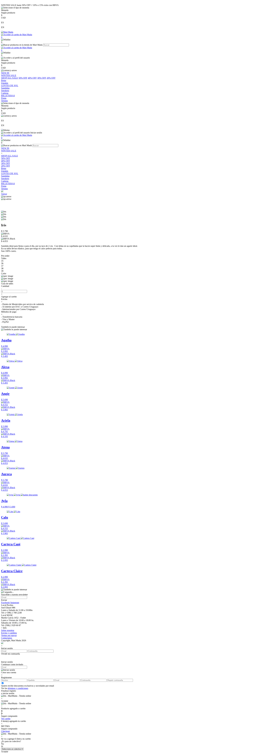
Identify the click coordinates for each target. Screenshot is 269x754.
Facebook (5, 602)
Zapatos (4, 171)
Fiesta (3, 186)
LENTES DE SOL (9, 173)
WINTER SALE (8, 151)
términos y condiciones (18, 688)
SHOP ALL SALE (9, 78)
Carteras (4, 181)
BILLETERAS (8, 183)
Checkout (5, 731)
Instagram (14, 602)
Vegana (4, 188)
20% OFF (51, 78)
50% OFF (22, 78)
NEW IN (5, 148)
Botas (3, 168)
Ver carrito (5, 718)
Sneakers (5, 178)
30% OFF (41, 78)
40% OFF (32, 78)
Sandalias (5, 176)
